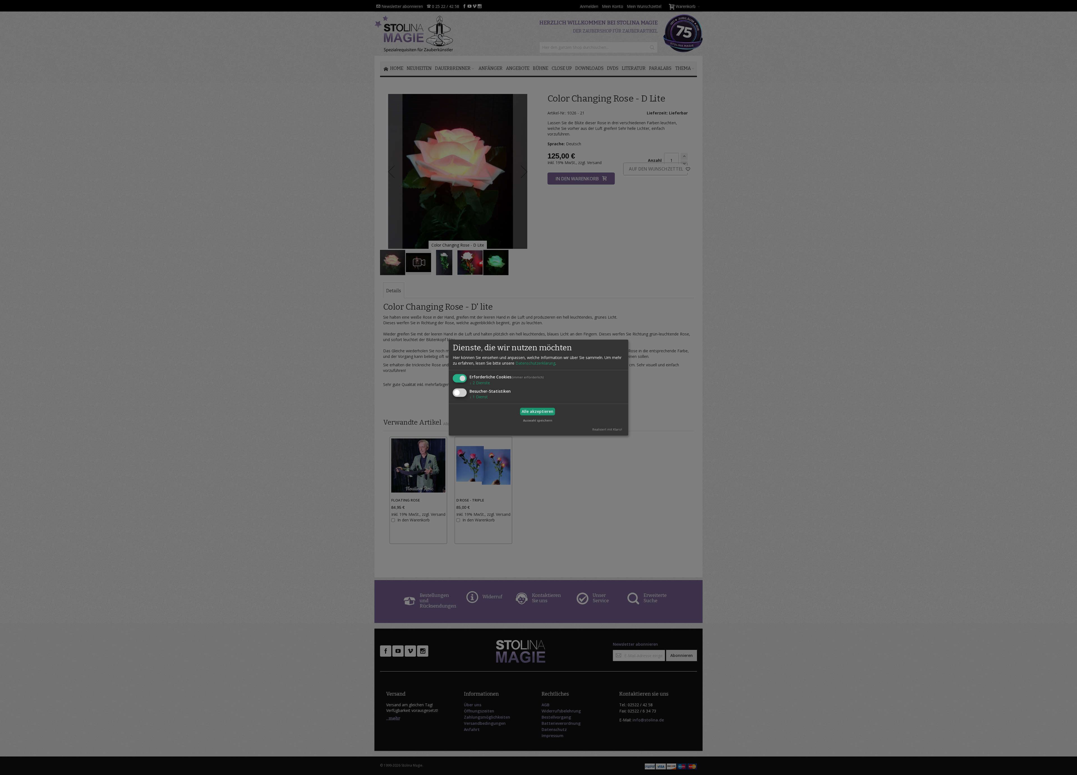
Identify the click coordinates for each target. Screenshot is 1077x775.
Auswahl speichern (537, 420)
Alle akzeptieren (537, 411)
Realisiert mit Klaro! (607, 429)
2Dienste (480, 382)
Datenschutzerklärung (535, 363)
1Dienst (479, 396)
